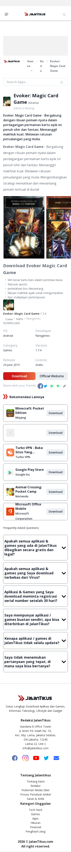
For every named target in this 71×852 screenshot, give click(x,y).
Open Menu (7, 14)
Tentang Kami (36, 781)
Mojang (20, 417)
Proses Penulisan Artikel (35, 794)
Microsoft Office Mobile (28, 506)
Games (35, 814)
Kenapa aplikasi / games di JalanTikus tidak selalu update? (31, 640)
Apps (35, 818)
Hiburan (35, 823)
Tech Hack (35, 810)
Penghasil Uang (35, 831)
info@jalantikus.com (36, 748)
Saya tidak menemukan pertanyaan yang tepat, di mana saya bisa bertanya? (27, 661)
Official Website (52, 376)
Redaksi (35, 786)
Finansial (35, 827)
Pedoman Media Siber (35, 790)
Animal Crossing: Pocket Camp (28, 489)
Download (19, 376)
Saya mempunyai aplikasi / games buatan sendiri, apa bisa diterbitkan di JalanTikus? (31, 619)
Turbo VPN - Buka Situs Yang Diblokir (29, 450)
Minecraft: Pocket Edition (29, 410)
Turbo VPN (22, 457)
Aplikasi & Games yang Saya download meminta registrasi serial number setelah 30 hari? (30, 596)
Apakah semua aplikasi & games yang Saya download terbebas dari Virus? (28, 573)
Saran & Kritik (35, 799)
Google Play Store (29, 469)
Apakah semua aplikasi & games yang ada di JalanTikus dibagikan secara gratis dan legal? (30, 547)
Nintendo (21, 496)
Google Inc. (23, 474)
